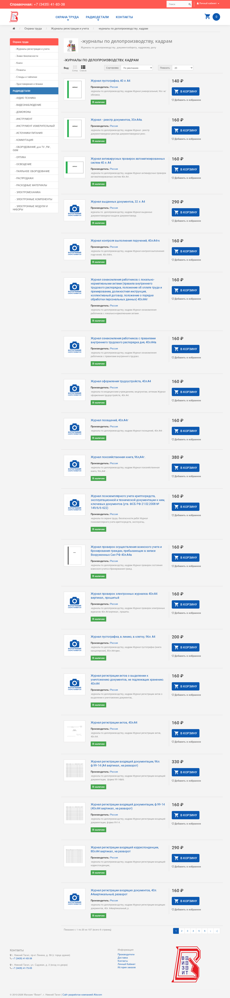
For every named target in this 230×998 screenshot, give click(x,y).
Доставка (123, 957)
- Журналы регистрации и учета (31, 48)
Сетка (75, 70)
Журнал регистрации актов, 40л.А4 (114, 722)
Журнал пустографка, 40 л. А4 (110, 80)
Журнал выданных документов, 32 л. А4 (118, 201)
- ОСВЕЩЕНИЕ (22, 164)
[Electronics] (14, 16)
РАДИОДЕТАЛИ (97, 17)
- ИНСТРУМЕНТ (22, 119)
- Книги (17, 62)
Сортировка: (112, 67)
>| (217, 930)
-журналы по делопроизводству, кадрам (123, 28)
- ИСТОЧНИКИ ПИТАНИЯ (27, 133)
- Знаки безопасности (25, 55)
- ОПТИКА (19, 157)
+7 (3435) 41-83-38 (49, 4)
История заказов (127, 967)
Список (83, 70)
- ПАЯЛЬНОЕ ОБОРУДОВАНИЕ (31, 171)
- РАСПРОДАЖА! (23, 178)
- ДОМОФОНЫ (22, 112)
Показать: (165, 67)
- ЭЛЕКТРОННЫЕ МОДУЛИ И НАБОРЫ (30, 207)
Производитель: (100, 87)
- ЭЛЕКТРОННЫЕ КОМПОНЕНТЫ (32, 199)
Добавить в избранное (188, 99)
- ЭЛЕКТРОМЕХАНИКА (27, 192)
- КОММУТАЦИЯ (23, 140)
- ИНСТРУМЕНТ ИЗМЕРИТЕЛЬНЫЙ (34, 126)
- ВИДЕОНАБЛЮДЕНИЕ (27, 105)
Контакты (124, 17)
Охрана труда (67, 17)
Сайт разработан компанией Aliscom (82, 994)
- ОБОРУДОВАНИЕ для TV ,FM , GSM (32, 148)
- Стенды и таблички (25, 76)
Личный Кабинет (126, 964)
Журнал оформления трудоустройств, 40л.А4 (121, 381)
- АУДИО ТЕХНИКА (24, 98)
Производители (126, 954)
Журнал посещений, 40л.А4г (109, 420)
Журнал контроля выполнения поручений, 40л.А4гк (125, 240)
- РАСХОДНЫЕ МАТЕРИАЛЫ (30, 185)
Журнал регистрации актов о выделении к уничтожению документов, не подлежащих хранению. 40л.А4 (127, 679)
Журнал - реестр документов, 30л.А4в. (116, 119)
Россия (114, 87)
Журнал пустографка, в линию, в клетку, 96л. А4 (123, 636)
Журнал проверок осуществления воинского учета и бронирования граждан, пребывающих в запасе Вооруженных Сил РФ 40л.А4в (126, 550)
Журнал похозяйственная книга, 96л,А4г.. (118, 457)
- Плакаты (19, 69)
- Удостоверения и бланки (28, 84)
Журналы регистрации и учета (70, 28)
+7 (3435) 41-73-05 (22, 968)
